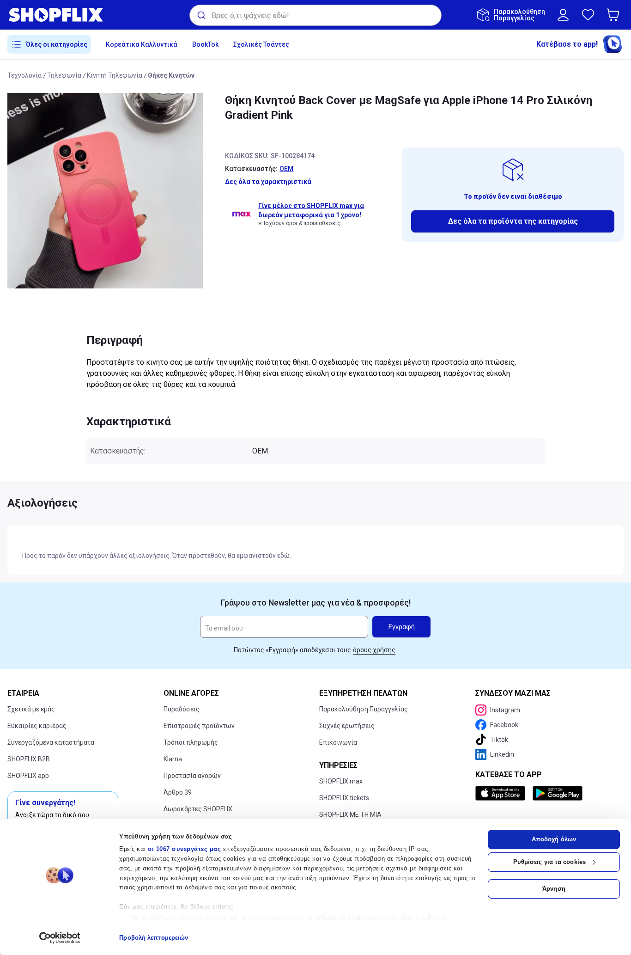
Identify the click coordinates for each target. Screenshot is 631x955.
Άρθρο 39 (178, 792)
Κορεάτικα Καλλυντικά (141, 44)
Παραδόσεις (182, 709)
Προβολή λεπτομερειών (153, 937)
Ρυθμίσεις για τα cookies (549, 861)
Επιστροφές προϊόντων (199, 725)
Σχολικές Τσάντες (261, 44)
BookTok (205, 44)
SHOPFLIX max (341, 781)
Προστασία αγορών (192, 775)
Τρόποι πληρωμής (191, 742)
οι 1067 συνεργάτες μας (184, 848)
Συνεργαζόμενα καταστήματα (50, 742)
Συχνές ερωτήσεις (347, 725)
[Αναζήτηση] (201, 15)
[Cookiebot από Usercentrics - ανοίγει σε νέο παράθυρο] (59, 938)
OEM (286, 168)
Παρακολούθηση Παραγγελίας (363, 709)
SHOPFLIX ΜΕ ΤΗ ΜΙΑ (350, 814)
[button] (615, 15)
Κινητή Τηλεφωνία (114, 75)
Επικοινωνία (338, 742)
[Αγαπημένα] (588, 15)
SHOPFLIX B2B (28, 759)
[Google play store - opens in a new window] (557, 793)
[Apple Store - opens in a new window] (502, 793)
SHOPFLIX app (28, 775)
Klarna (173, 759)
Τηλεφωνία (64, 75)
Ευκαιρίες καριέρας (37, 725)
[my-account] (563, 15)
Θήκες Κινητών (171, 75)
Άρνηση (553, 888)
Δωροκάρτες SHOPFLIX (198, 809)
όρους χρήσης (374, 650)
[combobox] (315, 15)
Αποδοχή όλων (554, 839)
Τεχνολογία (24, 75)
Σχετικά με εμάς (31, 709)
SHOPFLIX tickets (344, 798)
